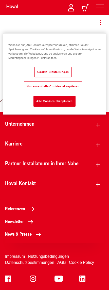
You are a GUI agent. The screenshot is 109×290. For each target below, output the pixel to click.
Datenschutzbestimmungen (29, 262)
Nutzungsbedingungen (48, 256)
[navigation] (100, 7)
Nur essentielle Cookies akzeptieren (53, 86)
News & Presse (18, 234)
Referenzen (15, 208)
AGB (61, 262)
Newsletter (14, 221)
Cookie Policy (81, 262)
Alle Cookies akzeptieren (54, 101)
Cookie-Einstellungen (53, 71)
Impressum (15, 256)
